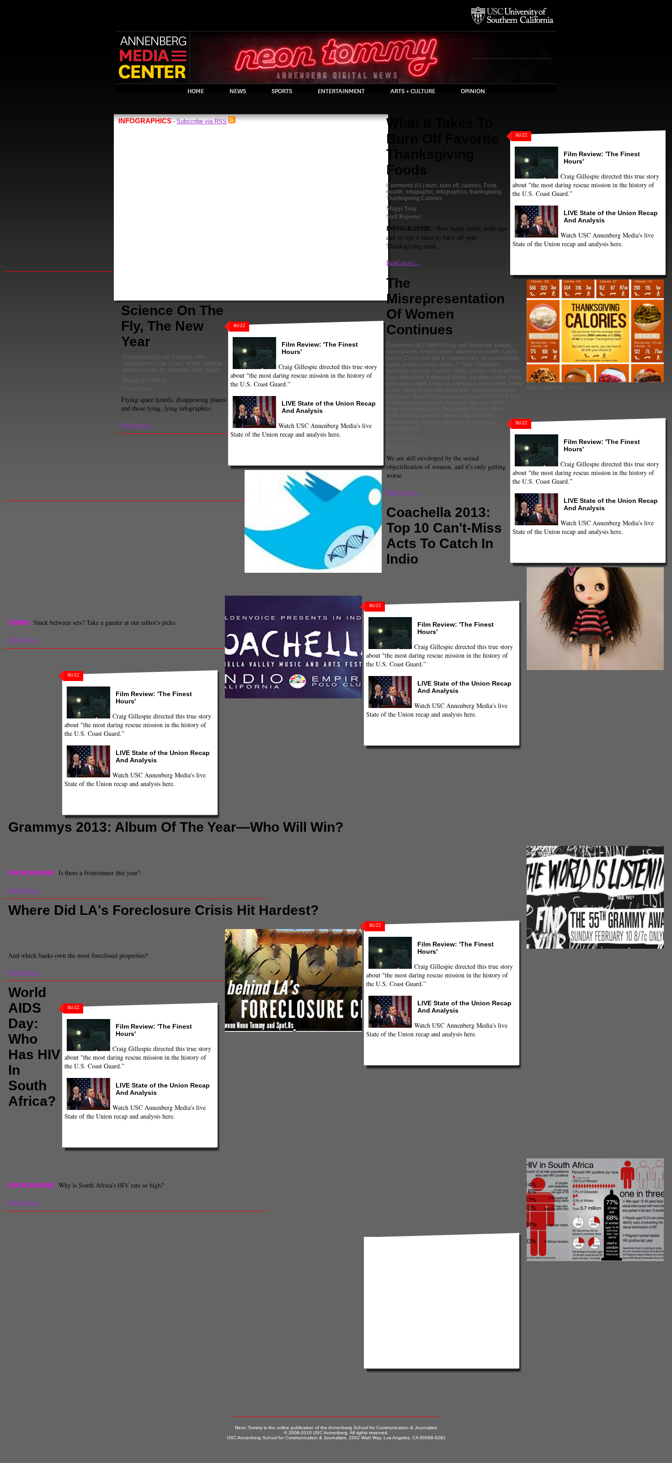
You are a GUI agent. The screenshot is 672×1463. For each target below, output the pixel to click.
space (213, 370)
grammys (152, 843)
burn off (449, 185)
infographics (138, 363)
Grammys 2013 (185, 843)
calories (471, 185)
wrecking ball (402, 428)
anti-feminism (475, 345)
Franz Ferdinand (45, 586)
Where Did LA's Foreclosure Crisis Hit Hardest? (163, 910)
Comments (136, 357)
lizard (176, 363)
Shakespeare (403, 422)
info (200, 357)
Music (305, 586)
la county (208, 926)
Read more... (138, 424)
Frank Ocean (110, 843)
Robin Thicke (470, 409)
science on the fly (144, 370)
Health (394, 192)
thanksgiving (485, 192)
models (475, 396)
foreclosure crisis (115, 926)
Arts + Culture (412, 91)
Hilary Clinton (470, 371)
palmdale (233, 926)
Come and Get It (424, 358)
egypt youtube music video (419, 364)
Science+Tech (185, 370)
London (479, 377)
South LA (259, 926)
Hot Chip (101, 586)
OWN (496, 403)
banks (56, 926)
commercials (463, 358)
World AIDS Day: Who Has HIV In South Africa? (34, 1047)
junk (161, 363)
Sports (282, 91)
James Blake (222, 586)
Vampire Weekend (338, 586)
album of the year (70, 843)
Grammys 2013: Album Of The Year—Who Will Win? (175, 826)
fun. (133, 843)
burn (431, 185)
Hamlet (441, 371)
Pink (391, 409)
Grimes (78, 586)
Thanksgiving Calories (414, 198)
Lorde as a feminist (452, 383)
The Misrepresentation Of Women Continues (445, 306)
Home (195, 91)
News (237, 91)
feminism (397, 371)
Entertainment (341, 91)
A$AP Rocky (440, 345)
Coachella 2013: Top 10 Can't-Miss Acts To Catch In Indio (444, 535)
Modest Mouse (276, 586)
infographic (419, 192)
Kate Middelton (405, 377)
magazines (492, 383)
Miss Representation (437, 396)
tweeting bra (458, 422)
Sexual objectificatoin (468, 415)
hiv (28, 1123)
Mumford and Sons (293, 843)
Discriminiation (499, 358)
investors (183, 926)
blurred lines (401, 352)
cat (165, 357)
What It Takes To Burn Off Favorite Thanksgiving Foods (442, 146)
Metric (248, 586)
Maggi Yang (401, 208)
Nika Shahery (403, 438)
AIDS (16, 1123)
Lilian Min (23, 602)
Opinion (473, 91)
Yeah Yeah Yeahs (31, 592)
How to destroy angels (142, 586)
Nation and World (34, 1132)
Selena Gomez (420, 415)
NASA (193, 363)
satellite (213, 363)
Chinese (182, 357)
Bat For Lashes (444, 574)
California (79, 926)
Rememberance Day (425, 409)
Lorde (498, 377)
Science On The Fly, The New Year (172, 326)
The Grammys (396, 843)
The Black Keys (356, 843)
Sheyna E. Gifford (144, 379)
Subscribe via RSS (201, 121)
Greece (420, 371)
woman (485, 422)
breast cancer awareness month (460, 352)
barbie (503, 345)
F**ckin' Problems (477, 364)
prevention (23, 1142)
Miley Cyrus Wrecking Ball (436, 390)
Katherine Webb (447, 377)
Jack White (253, 843)
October (455, 403)
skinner (431, 422)
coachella (478, 574)
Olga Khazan (26, 935)
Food (490, 185)
